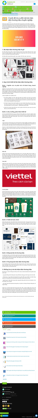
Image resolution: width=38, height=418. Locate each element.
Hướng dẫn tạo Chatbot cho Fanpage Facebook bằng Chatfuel (17, 375)
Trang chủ (3, 12)
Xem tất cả (4, 379)
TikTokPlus (5, 10)
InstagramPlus (12, 10)
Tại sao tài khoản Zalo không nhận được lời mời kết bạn (16, 332)
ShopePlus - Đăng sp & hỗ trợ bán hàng (20, 8)
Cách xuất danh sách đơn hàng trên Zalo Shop (14, 365)
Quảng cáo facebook (29, 416)
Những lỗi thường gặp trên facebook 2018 (13, 360)
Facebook (3, 401)
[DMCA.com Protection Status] (7, 408)
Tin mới (9, 329)
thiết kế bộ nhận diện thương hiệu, (18, 296)
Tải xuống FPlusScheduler (10, 316)
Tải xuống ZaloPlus (8, 319)
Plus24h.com (23, 416)
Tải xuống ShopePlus (9, 323)
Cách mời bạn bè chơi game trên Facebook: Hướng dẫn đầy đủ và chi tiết (19, 351)
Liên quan (4, 329)
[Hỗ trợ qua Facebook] (36, 416)
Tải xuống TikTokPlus (9, 326)
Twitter (4, 401)
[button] (36, 416)
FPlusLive (30, 8)
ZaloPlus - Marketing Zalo (8, 8)
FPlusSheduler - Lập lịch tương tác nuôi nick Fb (24, 6)
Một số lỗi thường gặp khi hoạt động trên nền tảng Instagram (17, 346)
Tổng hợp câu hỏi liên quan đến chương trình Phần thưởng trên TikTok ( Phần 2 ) (20, 342)
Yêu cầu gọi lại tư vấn (4, 413)
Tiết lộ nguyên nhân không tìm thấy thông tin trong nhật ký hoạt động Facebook (20, 370)
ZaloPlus (34, 416)
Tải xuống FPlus (10, 312)
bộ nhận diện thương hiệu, (8, 296)
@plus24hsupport (32, 1)
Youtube (6, 401)
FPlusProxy (18, 10)
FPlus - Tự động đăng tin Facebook (9, 6)
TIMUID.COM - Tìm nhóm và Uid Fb (27, 10)
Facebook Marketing (10, 12)
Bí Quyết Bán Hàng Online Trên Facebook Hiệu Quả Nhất (16, 337)
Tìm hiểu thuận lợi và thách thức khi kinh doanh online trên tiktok (17, 356)
